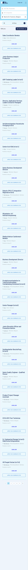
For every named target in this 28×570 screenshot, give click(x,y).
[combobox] (15, 9)
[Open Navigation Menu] (25, 2)
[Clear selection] (25, 17)
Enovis (5, 128)
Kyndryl (6, 105)
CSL (5, 38)
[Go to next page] (23, 483)
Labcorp (6, 61)
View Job (14, 43)
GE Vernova (6, 82)
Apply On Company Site (14, 48)
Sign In (20, 2)
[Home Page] (5, 3)
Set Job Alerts (20, 28)
